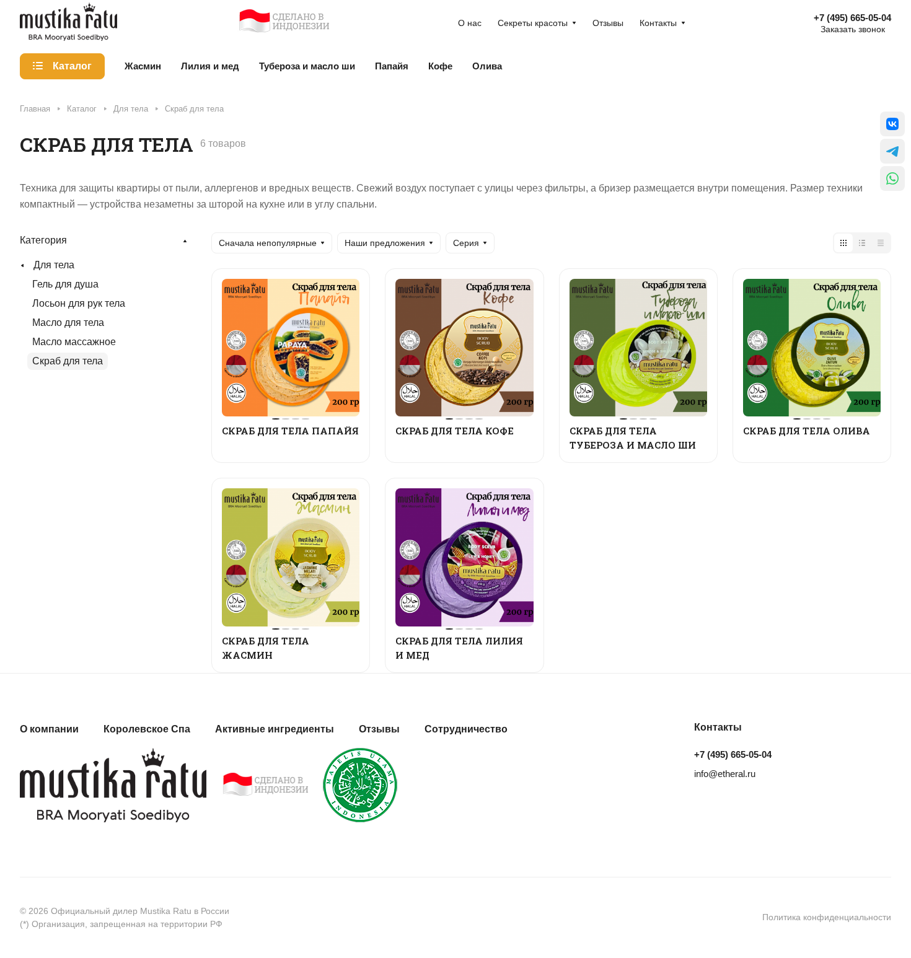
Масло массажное (74, 341)
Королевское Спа (146, 729)
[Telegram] (892, 151)
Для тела (53, 265)
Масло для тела (68, 322)
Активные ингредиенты (274, 729)
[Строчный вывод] (862, 243)
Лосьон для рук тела (78, 303)
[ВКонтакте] (892, 124)
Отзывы (379, 729)
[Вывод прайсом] (880, 243)
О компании (49, 729)
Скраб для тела (67, 361)
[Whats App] (892, 178)
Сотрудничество (466, 729)
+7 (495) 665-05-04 (852, 17)
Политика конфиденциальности (826, 917)
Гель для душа (65, 284)
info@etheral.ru (724, 773)
